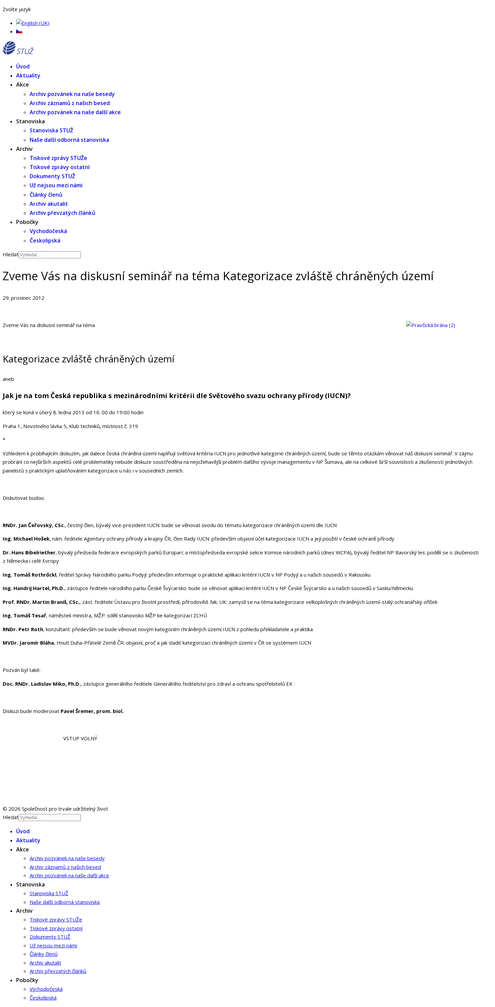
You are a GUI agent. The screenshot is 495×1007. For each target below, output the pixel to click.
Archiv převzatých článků (62, 213)
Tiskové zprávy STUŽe (58, 158)
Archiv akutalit (49, 203)
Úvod (23, 66)
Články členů (46, 194)
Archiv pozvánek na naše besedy (72, 94)
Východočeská (48, 231)
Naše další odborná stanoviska (69, 139)
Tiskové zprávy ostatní (60, 167)
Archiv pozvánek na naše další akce (75, 112)
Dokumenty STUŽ (52, 176)
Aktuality (28, 75)
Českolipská (45, 240)
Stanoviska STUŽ (51, 130)
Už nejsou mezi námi (56, 185)
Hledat (11, 254)
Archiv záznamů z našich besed (70, 103)
